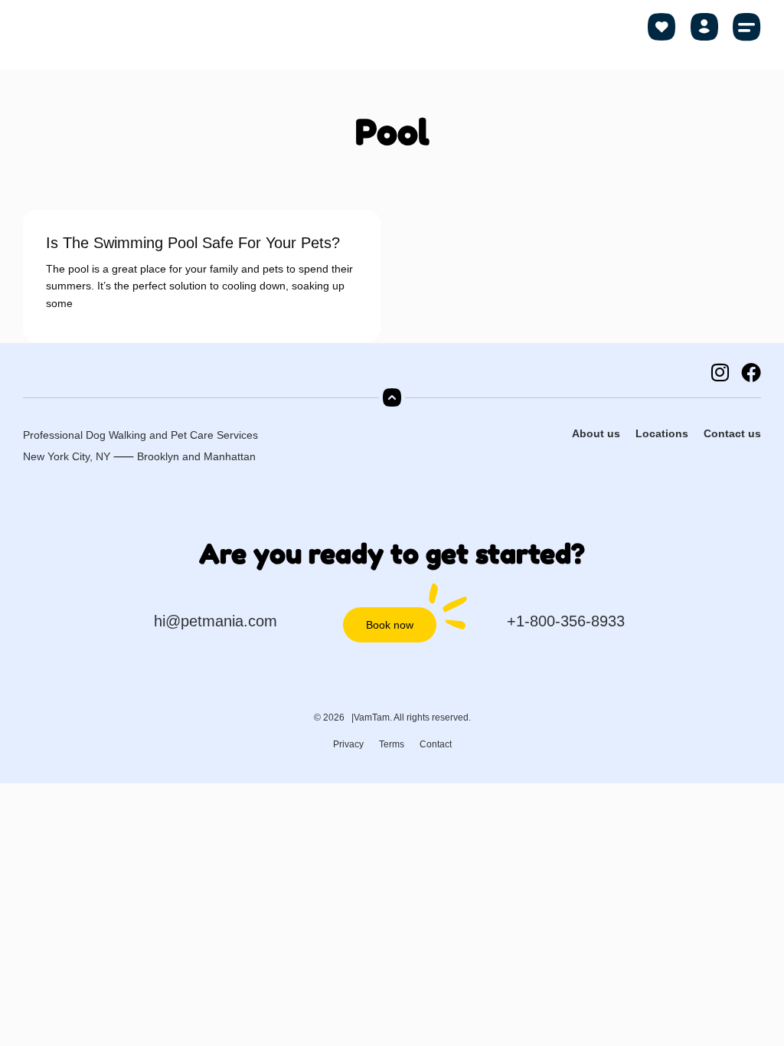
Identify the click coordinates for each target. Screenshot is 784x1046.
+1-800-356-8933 (566, 621)
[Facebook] (751, 372)
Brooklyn (158, 456)
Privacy (348, 744)
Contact (436, 744)
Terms (391, 744)
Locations (661, 433)
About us (596, 433)
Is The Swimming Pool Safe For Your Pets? (193, 242)
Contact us (732, 433)
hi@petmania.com (215, 621)
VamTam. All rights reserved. (412, 717)
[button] (747, 26)
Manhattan (230, 456)
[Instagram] (720, 372)
